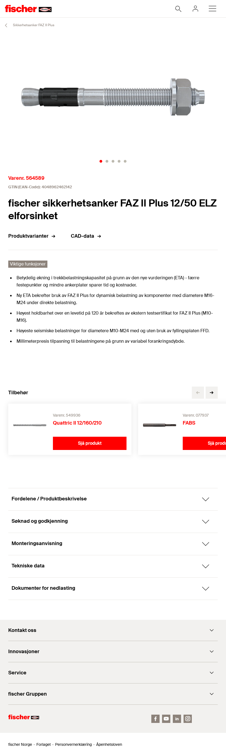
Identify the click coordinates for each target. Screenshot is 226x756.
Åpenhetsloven (109, 744)
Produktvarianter (28, 236)
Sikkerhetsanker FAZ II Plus (33, 25)
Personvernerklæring (73, 744)
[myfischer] (195, 8)
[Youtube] (166, 719)
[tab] (100, 161)
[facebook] (155, 719)
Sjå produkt (90, 443)
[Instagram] (188, 719)
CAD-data (82, 236)
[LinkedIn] (177, 719)
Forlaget (43, 744)
